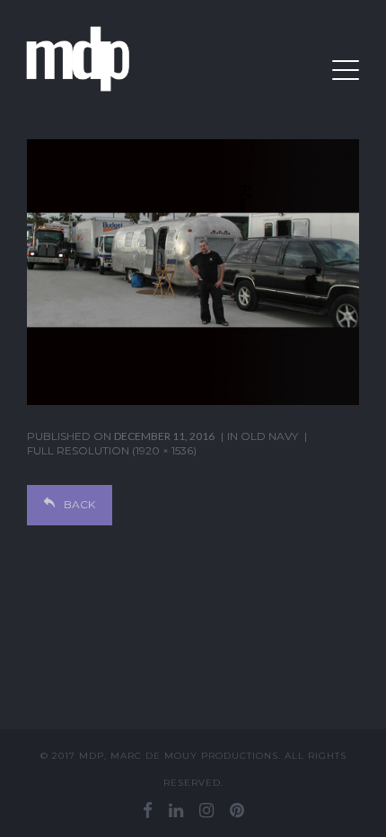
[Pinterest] (237, 810)
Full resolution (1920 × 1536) (112, 450)
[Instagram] (206, 810)
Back (79, 504)
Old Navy (269, 436)
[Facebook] (148, 810)
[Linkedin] (176, 810)
